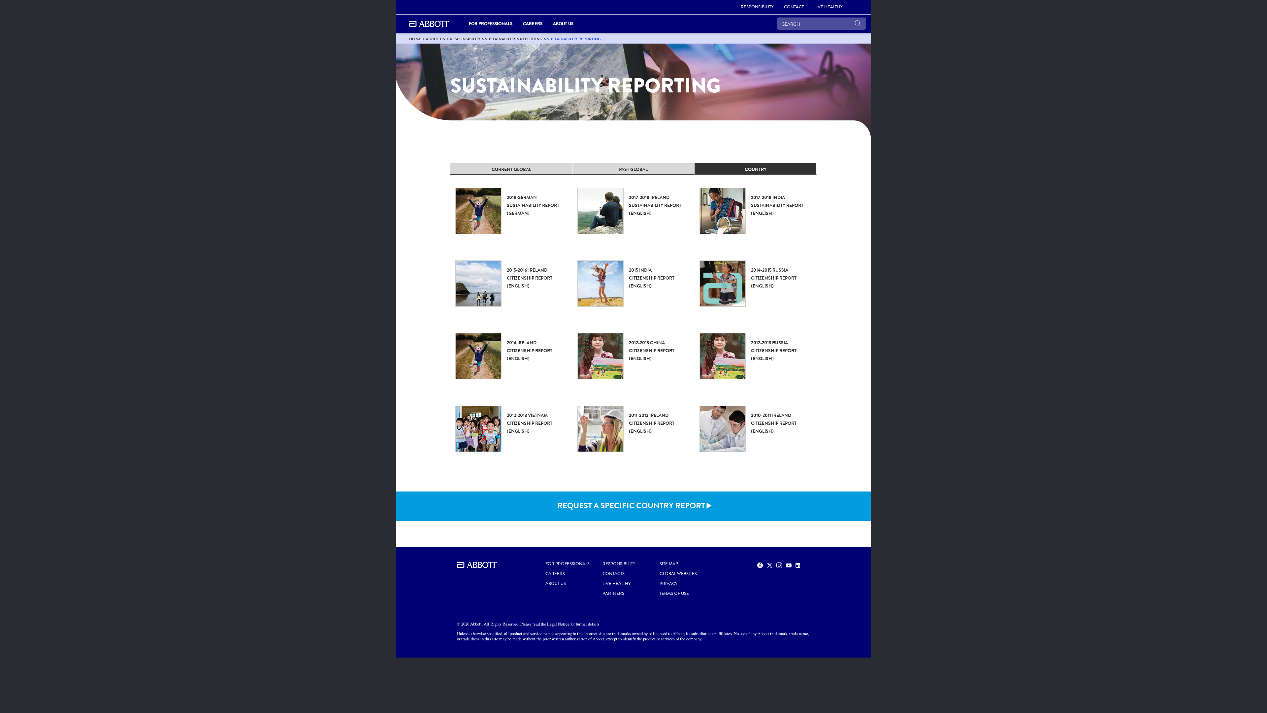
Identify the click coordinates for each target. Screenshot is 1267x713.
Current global (511, 169)
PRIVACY (668, 584)
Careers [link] (532, 23)
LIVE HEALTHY (616, 584)
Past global (633, 169)
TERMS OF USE (674, 593)
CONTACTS (613, 574)
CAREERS (555, 574)
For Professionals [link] (490, 23)
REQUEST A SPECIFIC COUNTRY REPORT (631, 505)
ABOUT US (555, 584)
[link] (415, 39)
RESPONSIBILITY (618, 564)
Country (755, 169)
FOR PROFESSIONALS (567, 564)
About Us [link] (563, 23)
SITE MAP (669, 564)
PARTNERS (613, 593)
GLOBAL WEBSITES (678, 574)
